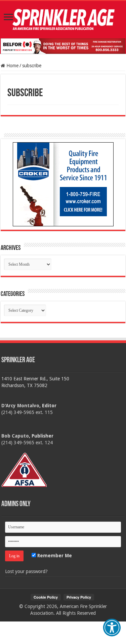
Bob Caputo (15, 436)
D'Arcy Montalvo (20, 405)
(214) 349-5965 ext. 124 (27, 442)
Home (11, 65)
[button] (112, 627)
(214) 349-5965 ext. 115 (27, 412)
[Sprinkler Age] (63, 20)
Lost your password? (26, 571)
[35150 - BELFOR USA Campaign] (63, 45)
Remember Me (54, 555)
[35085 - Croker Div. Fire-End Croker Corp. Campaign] (63, 184)
